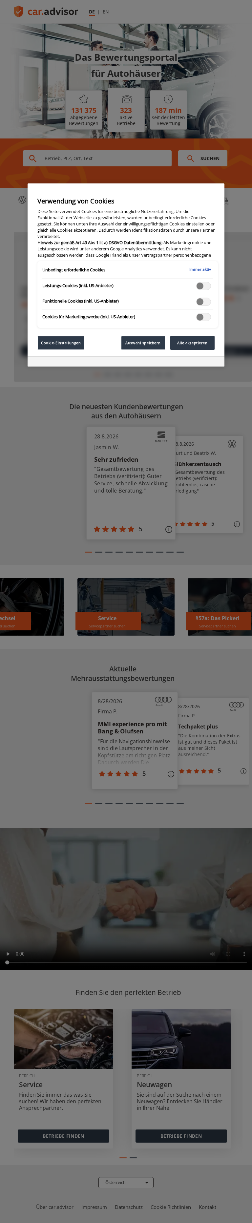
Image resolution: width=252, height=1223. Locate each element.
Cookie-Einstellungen (61, 342)
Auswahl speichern (143, 342)
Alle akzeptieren (192, 342)
